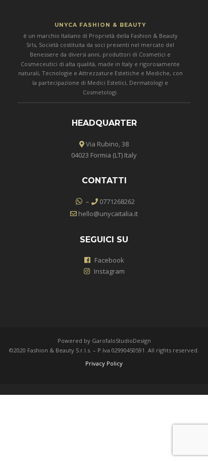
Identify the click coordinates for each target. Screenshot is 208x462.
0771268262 (116, 201)
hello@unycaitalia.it (107, 213)
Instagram (109, 271)
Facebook (109, 260)
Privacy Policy (104, 363)
